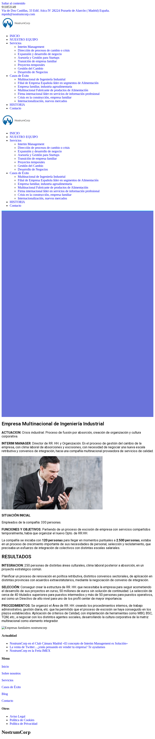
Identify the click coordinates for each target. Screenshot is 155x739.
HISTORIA (17, 104)
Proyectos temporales (31, 65)
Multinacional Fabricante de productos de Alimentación (53, 90)
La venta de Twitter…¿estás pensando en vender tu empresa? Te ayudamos (57, 647)
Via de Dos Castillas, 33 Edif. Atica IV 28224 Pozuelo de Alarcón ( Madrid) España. (56, 10)
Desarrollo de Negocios (33, 72)
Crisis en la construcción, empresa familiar (44, 97)
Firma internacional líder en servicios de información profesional (58, 93)
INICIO (15, 36)
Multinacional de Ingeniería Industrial (41, 79)
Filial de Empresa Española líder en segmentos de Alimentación (58, 83)
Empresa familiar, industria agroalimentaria (45, 86)
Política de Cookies (22, 720)
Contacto (15, 108)
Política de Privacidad (23, 723)
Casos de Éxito (19, 75)
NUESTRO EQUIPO (24, 39)
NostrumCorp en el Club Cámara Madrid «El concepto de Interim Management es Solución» (69, 643)
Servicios (15, 43)
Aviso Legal (17, 716)
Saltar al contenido (13, 3)
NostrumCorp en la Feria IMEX (30, 650)
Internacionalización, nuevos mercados (42, 101)
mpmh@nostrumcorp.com (18, 14)
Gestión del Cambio (30, 68)
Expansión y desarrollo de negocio (40, 54)
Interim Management (31, 46)
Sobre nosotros (11, 673)
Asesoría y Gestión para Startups (38, 57)
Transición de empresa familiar (37, 61)
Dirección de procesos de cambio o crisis (44, 50)
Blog (5, 694)
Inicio (5, 666)
